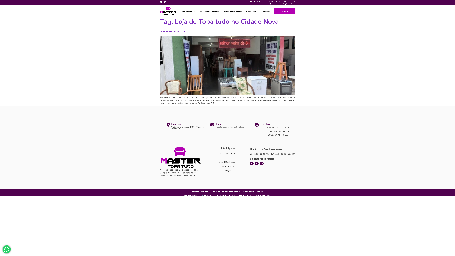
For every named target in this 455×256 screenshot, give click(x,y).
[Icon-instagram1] (262, 163)
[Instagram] (165, 2)
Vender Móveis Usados (233, 11)
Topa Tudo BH (187, 11)
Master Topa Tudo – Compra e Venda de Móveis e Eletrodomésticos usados (227, 191)
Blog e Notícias (252, 11)
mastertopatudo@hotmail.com (230, 127)
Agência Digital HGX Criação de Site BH (222, 195)
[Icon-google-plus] (257, 163)
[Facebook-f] (161, 2)
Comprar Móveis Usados (209, 11)
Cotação (266, 11)
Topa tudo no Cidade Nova (172, 31)
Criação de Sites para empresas (256, 195)
